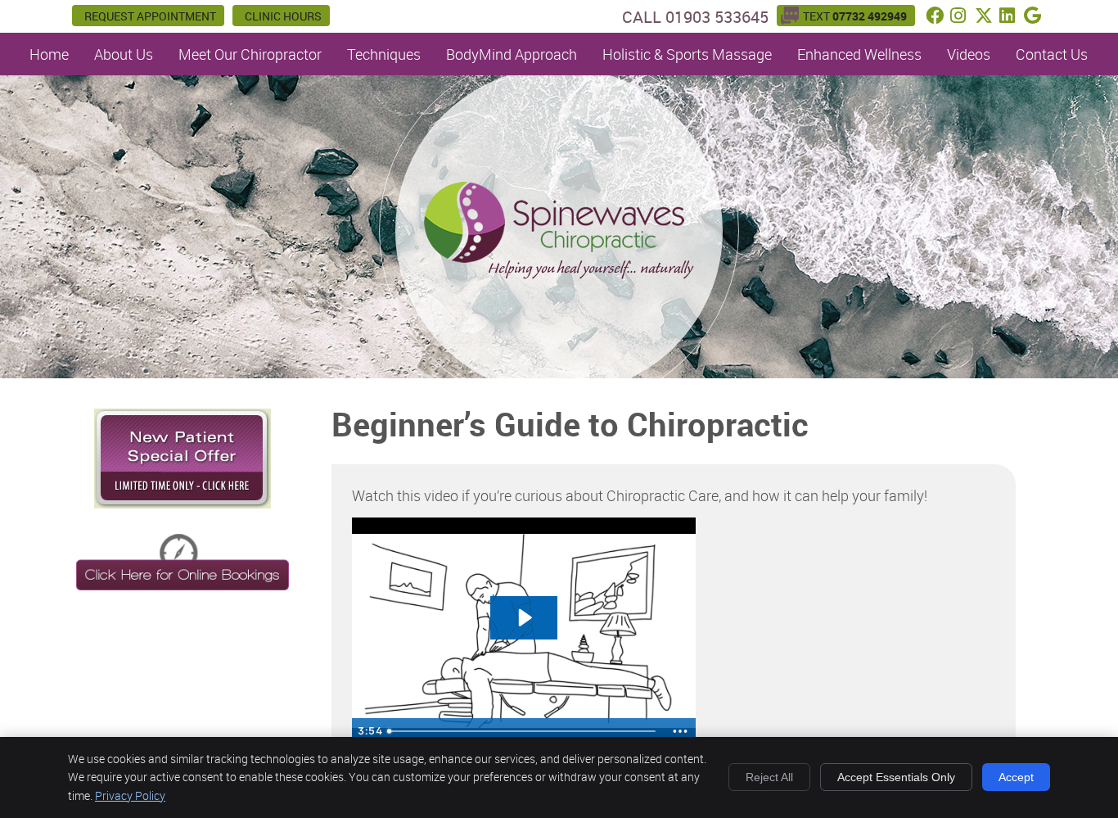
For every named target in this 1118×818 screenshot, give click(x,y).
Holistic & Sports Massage (687, 54)
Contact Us (1052, 54)
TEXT (855, 16)
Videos (968, 54)
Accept (1016, 777)
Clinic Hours (283, 16)
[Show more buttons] (680, 731)
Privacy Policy (130, 795)
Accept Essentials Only (896, 777)
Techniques (384, 54)
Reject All (769, 777)
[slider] (523, 731)
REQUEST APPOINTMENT (150, 16)
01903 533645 (717, 17)
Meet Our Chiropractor (250, 54)
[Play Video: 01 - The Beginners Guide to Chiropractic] (523, 617)
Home (49, 54)
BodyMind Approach (511, 54)
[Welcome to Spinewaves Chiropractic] (559, 273)
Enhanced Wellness (859, 54)
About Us (123, 54)
